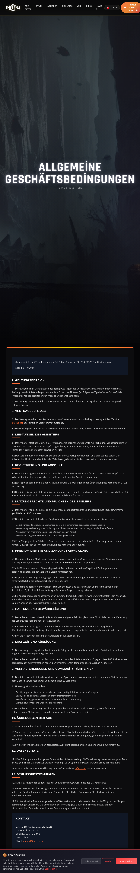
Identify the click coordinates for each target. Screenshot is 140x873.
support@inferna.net (33, 841)
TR (112, 8)
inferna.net (17, 422)
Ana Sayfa (28, 7)
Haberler (51, 6)
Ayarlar (108, 861)
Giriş (89, 6)
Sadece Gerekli (91, 861)
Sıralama (67, 6)
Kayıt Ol (99, 7)
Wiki (79, 6)
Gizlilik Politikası (51, 869)
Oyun (39, 6)
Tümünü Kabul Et (127, 861)
